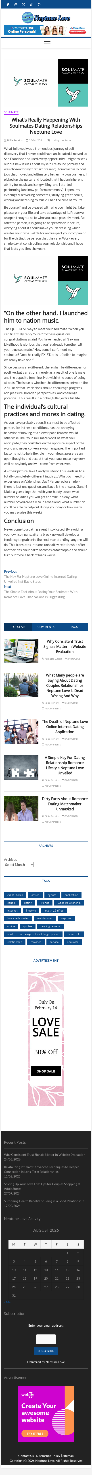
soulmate (73, 942)
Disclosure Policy (48, 1456)
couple (11, 902)
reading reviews (51, 926)
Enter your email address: (46, 1325)
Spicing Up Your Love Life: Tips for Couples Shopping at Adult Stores (42, 1186)
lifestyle (31, 910)
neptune (66, 140)
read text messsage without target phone (33, 934)
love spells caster (18, 918)
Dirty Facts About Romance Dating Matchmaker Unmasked (65, 803)
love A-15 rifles (53, 910)
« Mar (8, 1302)
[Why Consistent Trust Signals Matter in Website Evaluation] (21, 641)
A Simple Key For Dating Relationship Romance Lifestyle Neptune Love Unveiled (65, 765)
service (54, 942)
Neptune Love (55, 1362)
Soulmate (11, 112)
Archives (10, 859)
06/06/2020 (70, 738)
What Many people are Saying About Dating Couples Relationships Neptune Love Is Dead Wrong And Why (65, 685)
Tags (74, 627)
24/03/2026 (73, 658)
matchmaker (44, 918)
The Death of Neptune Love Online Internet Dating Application (65, 726)
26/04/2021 (36, 140)
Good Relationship (69, 902)
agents (52, 895)
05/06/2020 (70, 702)
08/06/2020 (70, 816)
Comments (46, 627)
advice (35, 895)
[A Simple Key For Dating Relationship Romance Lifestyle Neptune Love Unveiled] (21, 758)
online (11, 926)
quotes (27, 926)
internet (12, 910)
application (71, 895)
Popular (18, 627)
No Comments (52, 708)
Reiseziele (74, 934)
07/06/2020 (70, 780)
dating (55, 140)
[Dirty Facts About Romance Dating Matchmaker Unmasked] (21, 799)
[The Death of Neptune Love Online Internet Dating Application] (21, 721)
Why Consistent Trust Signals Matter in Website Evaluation (65, 646)
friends (44, 902)
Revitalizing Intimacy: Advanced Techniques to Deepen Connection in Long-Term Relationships (41, 1169)
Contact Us (26, 1456)
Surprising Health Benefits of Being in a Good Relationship (44, 1201)
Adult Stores (15, 895)
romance (36, 942)
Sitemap (68, 1456)
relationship (14, 942)
